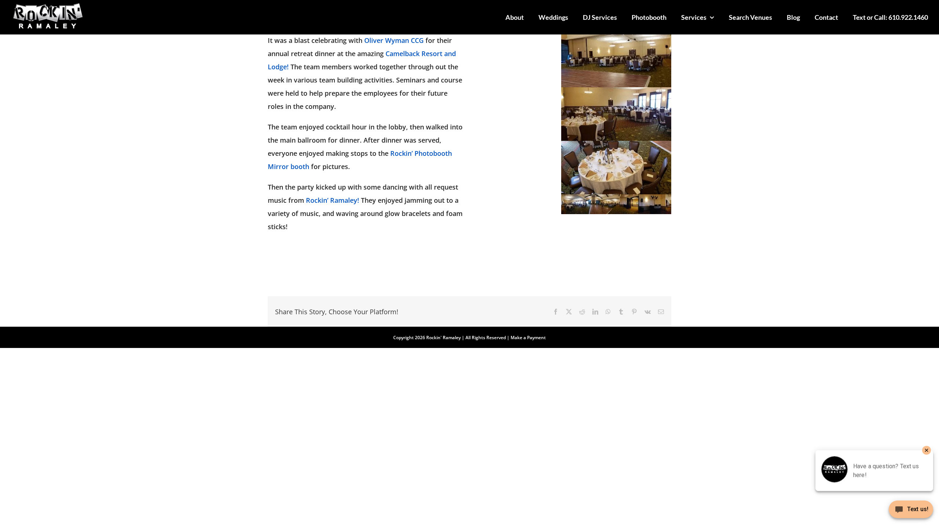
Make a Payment (528, 337)
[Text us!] (911, 512)
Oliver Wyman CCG (394, 40)
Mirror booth (288, 166)
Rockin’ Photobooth (421, 153)
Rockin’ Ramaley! (332, 200)
